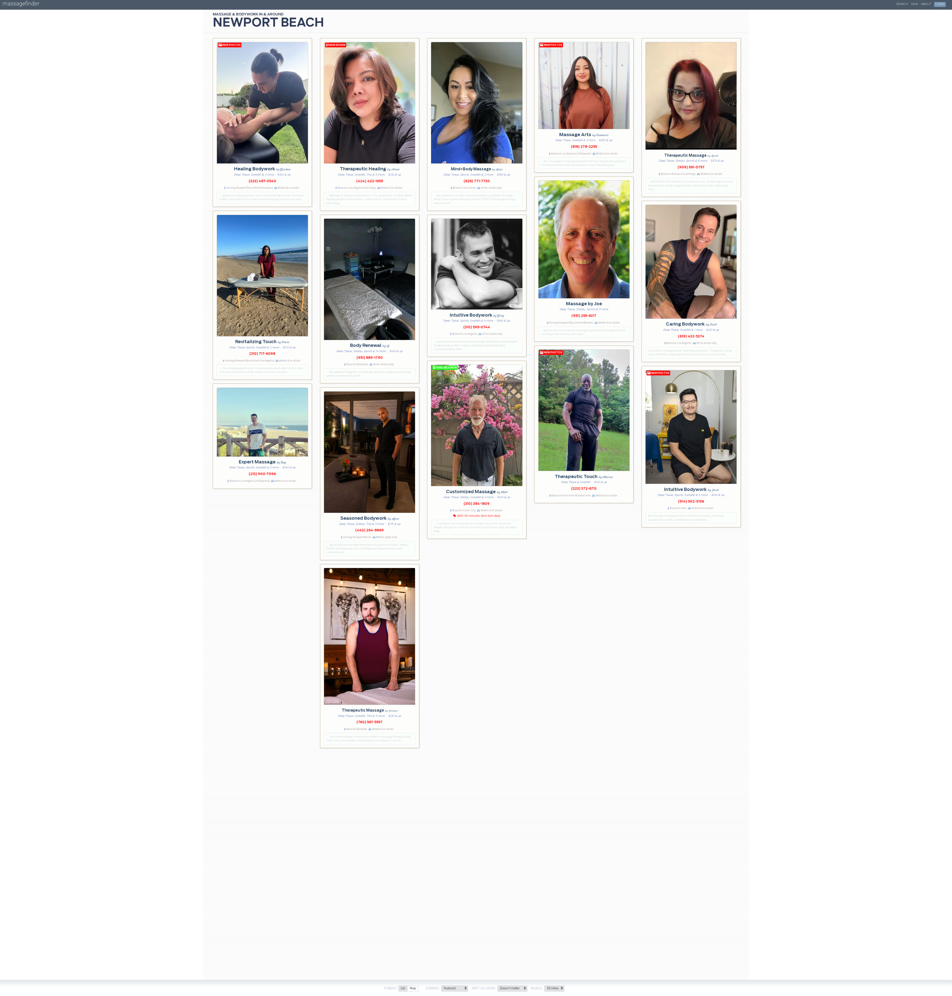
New (914, 4)
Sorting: (433, 988)
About (926, 4)
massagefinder (20, 4)
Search (902, 4)
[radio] (402, 989)
